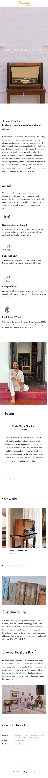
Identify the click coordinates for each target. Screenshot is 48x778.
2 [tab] (10, 479)
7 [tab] (23, 566)
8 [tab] (26, 566)
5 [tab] (16, 566)
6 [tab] (19, 566)
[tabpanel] (23, 444)
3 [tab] (14, 479)
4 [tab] (12, 566)
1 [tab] (5, 479)
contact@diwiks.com (21, 744)
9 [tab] (29, 566)
